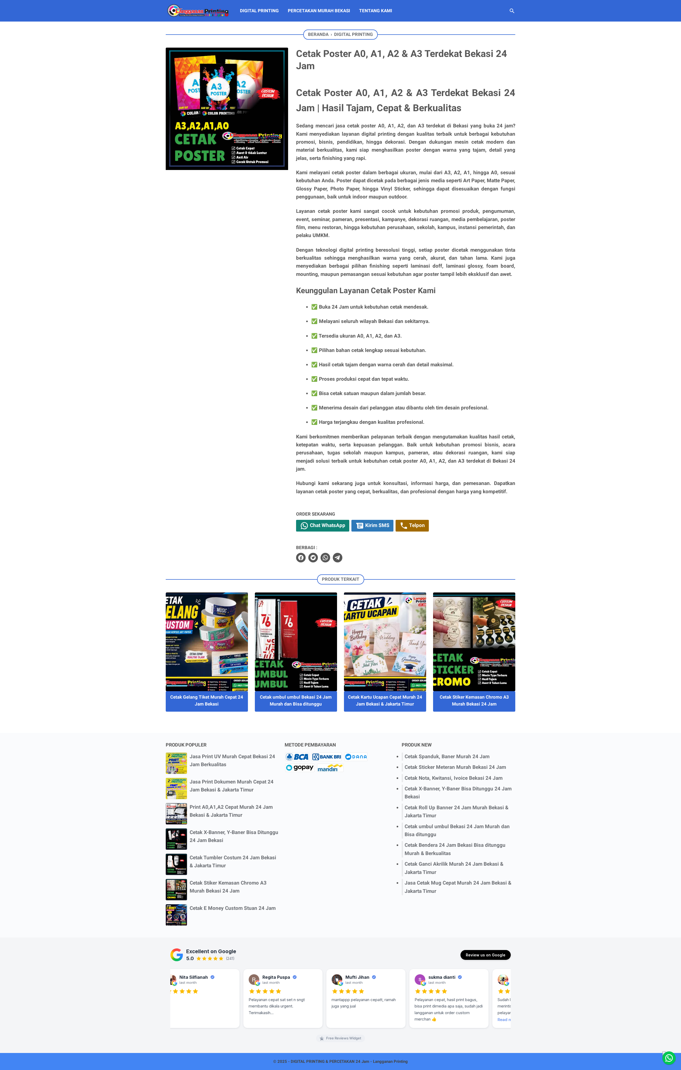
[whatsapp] (325, 557)
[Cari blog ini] (512, 11)
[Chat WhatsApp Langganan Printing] (669, 1058)
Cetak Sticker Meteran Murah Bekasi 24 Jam (455, 767)
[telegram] (337, 557)
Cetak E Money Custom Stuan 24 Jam (233, 908)
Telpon (416, 525)
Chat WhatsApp (327, 525)
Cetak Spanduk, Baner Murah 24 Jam (447, 756)
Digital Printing (259, 10)
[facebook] (301, 557)
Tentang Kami (375, 10)
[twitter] (313, 557)
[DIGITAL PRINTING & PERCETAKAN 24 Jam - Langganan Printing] (198, 11)
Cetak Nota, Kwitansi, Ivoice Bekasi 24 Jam (454, 778)
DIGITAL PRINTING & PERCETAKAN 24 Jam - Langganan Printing (349, 1061)
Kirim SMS (376, 525)
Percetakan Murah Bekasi (319, 10)
